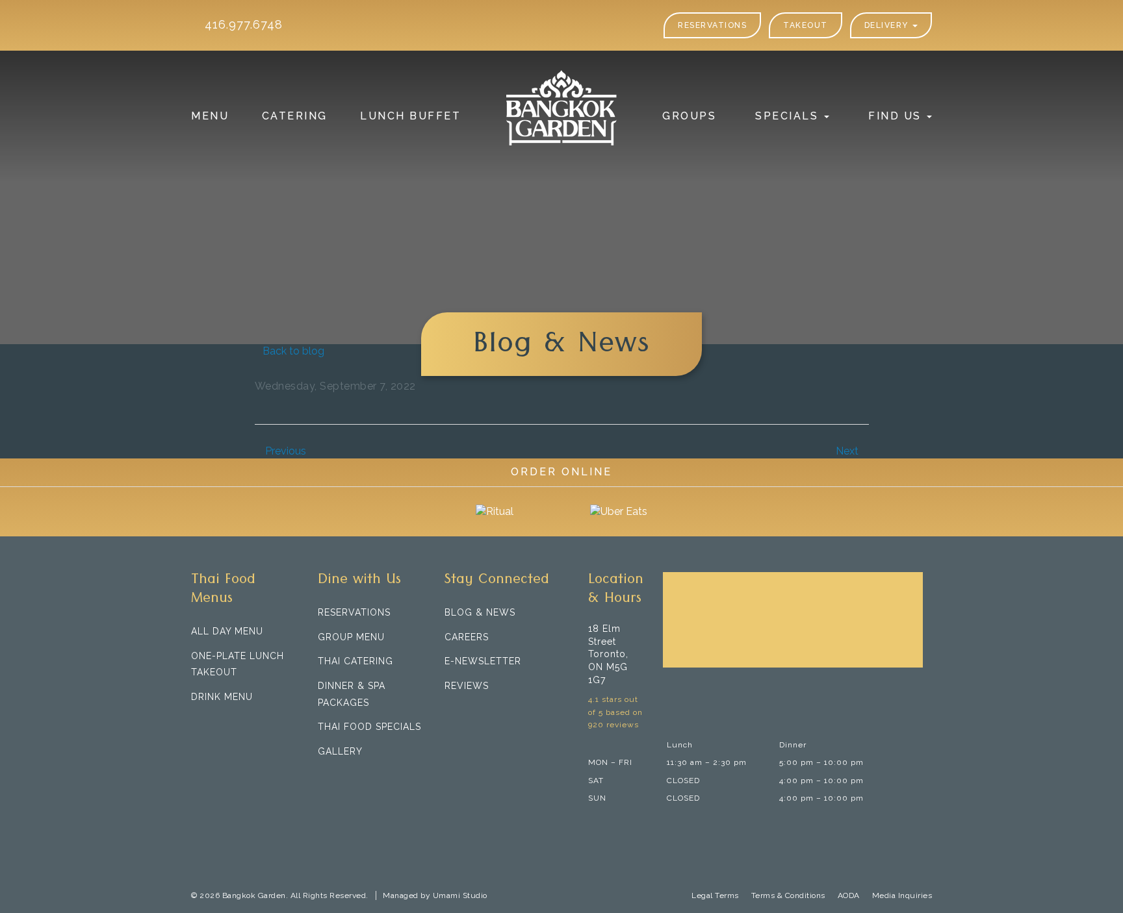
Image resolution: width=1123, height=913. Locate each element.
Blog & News (480, 612)
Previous (284, 451)
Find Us (896, 116)
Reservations (712, 25)
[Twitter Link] (470, 711)
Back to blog (293, 351)
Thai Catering (355, 661)
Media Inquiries (902, 895)
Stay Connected (497, 581)
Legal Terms (715, 895)
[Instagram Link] (490, 711)
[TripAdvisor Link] (510, 711)
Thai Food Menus (223, 591)
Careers (467, 637)
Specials (789, 116)
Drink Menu (222, 697)
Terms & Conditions (788, 895)
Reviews (467, 686)
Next (848, 451)
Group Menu (351, 637)
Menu (210, 116)
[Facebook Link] (450, 711)
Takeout (805, 25)
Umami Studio (460, 895)
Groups (689, 116)
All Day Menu (227, 631)
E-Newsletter (483, 661)
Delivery (888, 25)
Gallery (340, 751)
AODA (849, 895)
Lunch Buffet (410, 116)
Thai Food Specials (369, 726)
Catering (295, 116)
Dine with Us (359, 581)
